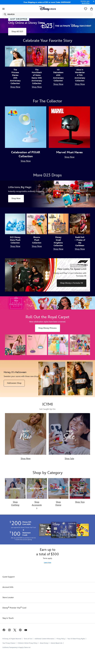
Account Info (7, 587)
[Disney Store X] (14, 630)
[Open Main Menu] (3, 8)
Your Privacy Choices (8, 643)
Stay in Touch (8, 618)
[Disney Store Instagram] (9, 630)
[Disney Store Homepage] (47, 8)
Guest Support (8, 577)
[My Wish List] (85, 8)
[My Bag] (91, 8)
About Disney (44, 643)
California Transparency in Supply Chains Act (16, 647)
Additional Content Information (44, 639)
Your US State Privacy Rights (76, 639)
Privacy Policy (61, 639)
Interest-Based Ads (56, 643)
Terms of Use (28, 639)
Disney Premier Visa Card (14, 608)
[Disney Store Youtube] (25, 630)
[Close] (93, 2)
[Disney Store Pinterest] (20, 630)
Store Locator (8, 597)
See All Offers (86, 3)
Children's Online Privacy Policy (27, 643)
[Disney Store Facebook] (2, 630)
